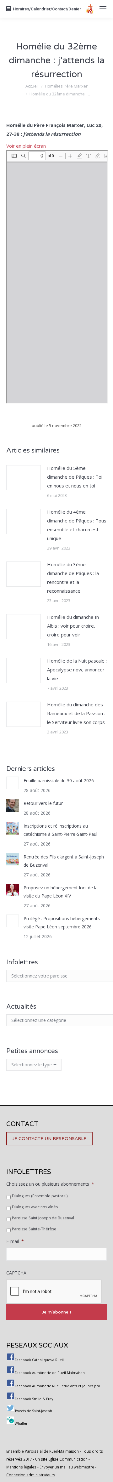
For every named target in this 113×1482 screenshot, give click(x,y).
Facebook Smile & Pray (34, 1399)
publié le (57, 425)
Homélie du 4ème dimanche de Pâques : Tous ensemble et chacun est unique (76, 525)
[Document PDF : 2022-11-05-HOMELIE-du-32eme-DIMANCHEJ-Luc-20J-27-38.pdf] (57, 276)
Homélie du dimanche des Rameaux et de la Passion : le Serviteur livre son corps (76, 713)
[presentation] (54, 1292)
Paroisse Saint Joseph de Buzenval (43, 1218)
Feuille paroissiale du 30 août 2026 (59, 781)
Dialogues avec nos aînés (35, 1207)
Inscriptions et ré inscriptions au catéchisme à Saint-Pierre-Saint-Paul (60, 830)
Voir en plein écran (26, 146)
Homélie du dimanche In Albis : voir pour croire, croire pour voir (73, 626)
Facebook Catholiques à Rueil (39, 1360)
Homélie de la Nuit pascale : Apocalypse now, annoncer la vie (77, 669)
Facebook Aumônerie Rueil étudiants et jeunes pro (57, 1386)
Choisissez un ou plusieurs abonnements (50, 1184)
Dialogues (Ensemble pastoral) (39, 1196)
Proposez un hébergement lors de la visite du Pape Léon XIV (61, 892)
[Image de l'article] (23, 477)
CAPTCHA (16, 1273)
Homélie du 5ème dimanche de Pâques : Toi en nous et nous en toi (74, 477)
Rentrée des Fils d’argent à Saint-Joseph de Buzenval (64, 861)
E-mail (15, 1241)
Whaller (21, 1423)
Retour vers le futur (43, 803)
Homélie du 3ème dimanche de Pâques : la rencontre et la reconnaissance (73, 577)
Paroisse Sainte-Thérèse (34, 1229)
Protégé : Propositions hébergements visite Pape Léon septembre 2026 (62, 922)
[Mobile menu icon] (103, 9)
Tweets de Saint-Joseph (33, 1411)
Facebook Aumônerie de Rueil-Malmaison (50, 1373)
